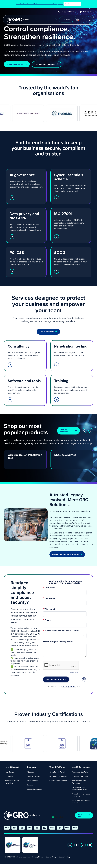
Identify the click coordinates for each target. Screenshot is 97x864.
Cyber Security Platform (58, 780)
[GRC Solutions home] (22, 815)
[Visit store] (77, 19)
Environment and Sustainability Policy (79, 788)
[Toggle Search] (88, 19)
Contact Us (9, 776)
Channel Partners (33, 776)
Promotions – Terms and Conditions (81, 795)
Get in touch (80, 815)
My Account (86, 12)
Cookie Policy (51, 857)
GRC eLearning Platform (58, 776)
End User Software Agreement (79, 781)
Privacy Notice (37, 857)
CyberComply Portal (56, 772)
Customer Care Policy (80, 776)
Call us (67, 19)
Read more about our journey (65, 554)
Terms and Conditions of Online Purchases (81, 801)
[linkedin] (83, 845)
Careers (30, 785)
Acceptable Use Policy (80, 772)
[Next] (90, 430)
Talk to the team (47, 331)
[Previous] (84, 430)
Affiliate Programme (34, 789)
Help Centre (9, 772)
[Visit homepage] (18, 20)
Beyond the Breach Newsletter (12, 781)
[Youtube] (89, 845)
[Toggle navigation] (83, 19)
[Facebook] (76, 845)
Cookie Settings (65, 857)
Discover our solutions (45, 64)
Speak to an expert (15, 64)
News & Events (32, 780)
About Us (30, 772)
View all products (64, 430)
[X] (70, 845)
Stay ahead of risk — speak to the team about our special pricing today (47, 4)
